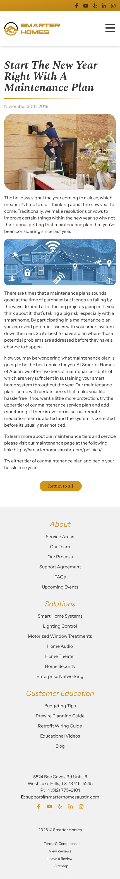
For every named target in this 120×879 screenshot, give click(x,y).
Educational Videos (60, 736)
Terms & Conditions (60, 844)
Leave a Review (60, 859)
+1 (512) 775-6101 (63, 790)
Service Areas (60, 536)
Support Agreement (60, 567)
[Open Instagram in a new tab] (113, 6)
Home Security (60, 666)
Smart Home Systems (60, 616)
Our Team (60, 546)
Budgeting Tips (60, 705)
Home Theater (60, 656)
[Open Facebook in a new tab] (76, 6)
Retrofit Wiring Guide (60, 726)
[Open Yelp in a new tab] (94, 6)
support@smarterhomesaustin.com (62, 797)
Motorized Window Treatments (60, 636)
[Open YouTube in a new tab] (85, 6)
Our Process (60, 556)
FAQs (60, 577)
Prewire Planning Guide (60, 716)
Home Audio (60, 646)
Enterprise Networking (60, 676)
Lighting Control (60, 626)
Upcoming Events (60, 587)
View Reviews (60, 851)
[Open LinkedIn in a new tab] (104, 6)
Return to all (60, 486)
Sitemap (61, 866)
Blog (60, 746)
